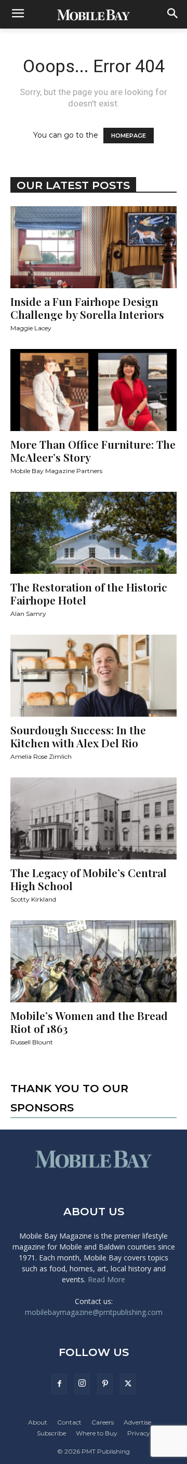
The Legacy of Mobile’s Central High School (88, 879)
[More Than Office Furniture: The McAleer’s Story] (93, 390)
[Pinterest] (105, 1384)
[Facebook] (59, 1384)
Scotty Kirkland (33, 899)
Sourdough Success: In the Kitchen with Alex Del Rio (78, 736)
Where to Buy (96, 1433)
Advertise (137, 1422)
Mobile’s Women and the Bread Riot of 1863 (89, 1022)
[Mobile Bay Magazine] (93, 14)
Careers (102, 1422)
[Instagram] (82, 1384)
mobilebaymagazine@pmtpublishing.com (94, 1312)
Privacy (138, 1433)
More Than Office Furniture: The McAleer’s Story (93, 450)
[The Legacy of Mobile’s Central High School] (93, 818)
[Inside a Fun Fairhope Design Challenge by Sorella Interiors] (93, 247)
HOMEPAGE (128, 135)
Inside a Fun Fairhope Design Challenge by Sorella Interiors (87, 307)
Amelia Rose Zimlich (41, 756)
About (37, 1422)
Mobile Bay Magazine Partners (56, 471)
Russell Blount (31, 1042)
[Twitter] (128, 1384)
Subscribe (51, 1433)
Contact (69, 1422)
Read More (106, 1279)
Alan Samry (28, 613)
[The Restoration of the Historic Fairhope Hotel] (93, 533)
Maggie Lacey (30, 328)
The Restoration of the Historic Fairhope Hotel (88, 593)
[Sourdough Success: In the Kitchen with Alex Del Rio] (93, 676)
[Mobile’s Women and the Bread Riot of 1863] (93, 961)
